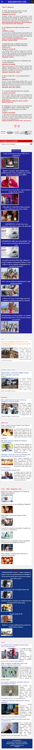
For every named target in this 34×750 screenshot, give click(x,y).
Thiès (14, 23)
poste (8, 102)
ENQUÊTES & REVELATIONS (8, 370)
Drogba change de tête (16, 614)
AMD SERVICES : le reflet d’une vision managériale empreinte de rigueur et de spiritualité (16, 225)
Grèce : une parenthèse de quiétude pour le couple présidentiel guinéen (16, 282)
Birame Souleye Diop (8, 22)
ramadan (11, 57)
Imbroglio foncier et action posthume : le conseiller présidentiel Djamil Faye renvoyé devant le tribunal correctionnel (16, 318)
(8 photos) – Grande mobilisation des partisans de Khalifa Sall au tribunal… (16, 626)
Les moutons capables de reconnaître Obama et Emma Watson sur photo (15, 682)
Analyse (3, 339)
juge (13, 87)
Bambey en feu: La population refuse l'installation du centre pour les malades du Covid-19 (15, 541)
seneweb (17, 87)
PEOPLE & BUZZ (16, 151)
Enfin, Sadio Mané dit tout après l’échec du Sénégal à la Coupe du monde (13, 400)
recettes (18, 72)
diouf (21, 39)
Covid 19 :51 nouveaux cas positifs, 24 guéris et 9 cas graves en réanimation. (16, 529)
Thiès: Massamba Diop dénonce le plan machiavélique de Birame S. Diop (14, 11)
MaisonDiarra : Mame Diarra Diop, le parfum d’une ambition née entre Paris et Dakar (16, 208)
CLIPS (20, 489)
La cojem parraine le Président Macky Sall (16, 590)
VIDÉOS (3, 489)
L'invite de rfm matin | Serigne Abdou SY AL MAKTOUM (16, 155)
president (4, 40)
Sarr (12, 102)
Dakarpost (9, 101)
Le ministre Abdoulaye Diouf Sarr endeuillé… (17, 91)
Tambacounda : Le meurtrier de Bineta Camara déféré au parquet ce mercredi (15, 374)
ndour (21, 120)
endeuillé (24, 101)
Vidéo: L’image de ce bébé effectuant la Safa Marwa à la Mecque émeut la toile (14, 664)
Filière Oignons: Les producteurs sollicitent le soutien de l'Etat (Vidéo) (14, 554)
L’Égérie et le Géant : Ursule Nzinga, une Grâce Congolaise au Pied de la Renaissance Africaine (16, 299)
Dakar (3, 101)
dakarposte (17, 22)
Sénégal (15, 40)
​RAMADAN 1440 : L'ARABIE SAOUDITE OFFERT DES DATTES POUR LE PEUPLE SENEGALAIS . (15, 45)
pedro (25, 39)
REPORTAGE (14, 489)
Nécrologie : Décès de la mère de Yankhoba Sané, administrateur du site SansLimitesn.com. (16, 455)
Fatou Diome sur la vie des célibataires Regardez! (16, 504)
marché (23, 22)
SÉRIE (7, 489)
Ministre (4, 102)
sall (24, 120)
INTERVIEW (4, 397)
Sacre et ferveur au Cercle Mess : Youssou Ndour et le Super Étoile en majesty (16, 191)
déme (10, 87)
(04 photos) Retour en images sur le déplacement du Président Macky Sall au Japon (16, 602)
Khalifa (17, 120)
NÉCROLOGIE (4, 423)
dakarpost (5, 120)
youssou (28, 120)
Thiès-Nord (20, 23)
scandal (10, 40)
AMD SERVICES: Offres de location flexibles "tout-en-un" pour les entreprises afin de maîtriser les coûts (16, 243)
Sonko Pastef (9, 23)
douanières (12, 72)
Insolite (3, 642)
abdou (4, 39)
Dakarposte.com (17, 2)
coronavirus (9, 39)
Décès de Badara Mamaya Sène (10, 470)
